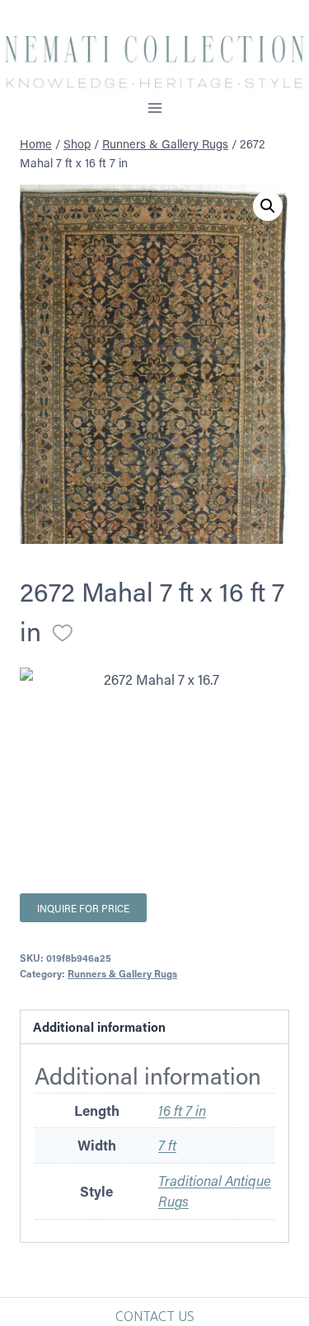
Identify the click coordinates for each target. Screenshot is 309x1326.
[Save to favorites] (62, 633)
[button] (268, 206)
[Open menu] (154, 108)
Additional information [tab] (99, 1027)
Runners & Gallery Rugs (122, 973)
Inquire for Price (83, 908)
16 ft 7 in (182, 1110)
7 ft (167, 1145)
